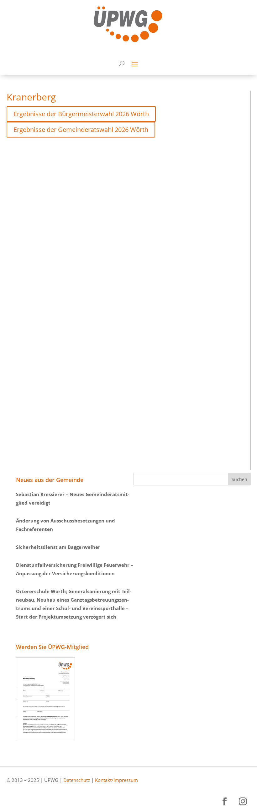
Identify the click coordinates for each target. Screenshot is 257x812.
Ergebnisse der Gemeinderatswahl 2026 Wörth (80, 129)
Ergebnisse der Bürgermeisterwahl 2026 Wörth (81, 114)
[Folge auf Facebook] (225, 801)
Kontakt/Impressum (116, 780)
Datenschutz (76, 780)
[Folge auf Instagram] (243, 801)
